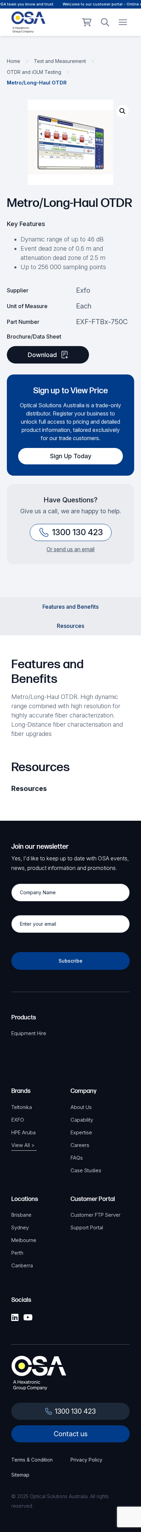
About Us (81, 1107)
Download (42, 354)
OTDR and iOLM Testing (34, 72)
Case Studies (85, 1170)
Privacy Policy (86, 1460)
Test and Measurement (60, 61)
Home (13, 61)
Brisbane (21, 1215)
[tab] (70, 606)
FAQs (76, 1157)
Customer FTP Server (95, 1215)
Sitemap (20, 1475)
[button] (122, 111)
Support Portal (86, 1227)
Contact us (71, 1434)
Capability (81, 1120)
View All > (23, 1145)
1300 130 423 (77, 532)
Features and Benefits (70, 606)
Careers (79, 1145)
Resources (70, 625)
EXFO (17, 1120)
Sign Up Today (70, 456)
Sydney (20, 1227)
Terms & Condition (32, 1460)
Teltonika (21, 1107)
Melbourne (23, 1240)
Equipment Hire (28, 1033)
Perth (17, 1253)
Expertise (81, 1132)
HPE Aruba (23, 1132)
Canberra (22, 1265)
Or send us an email (70, 549)
